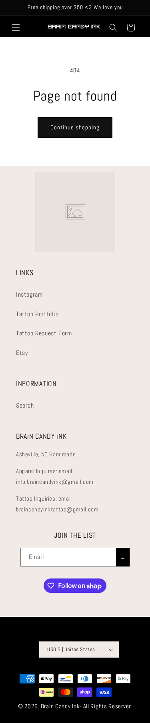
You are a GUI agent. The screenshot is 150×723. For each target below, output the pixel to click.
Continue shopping (75, 127)
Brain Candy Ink (60, 706)
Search (25, 405)
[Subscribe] (123, 557)
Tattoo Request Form (44, 333)
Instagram (29, 294)
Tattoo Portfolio (37, 314)
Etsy (22, 353)
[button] (16, 27)
